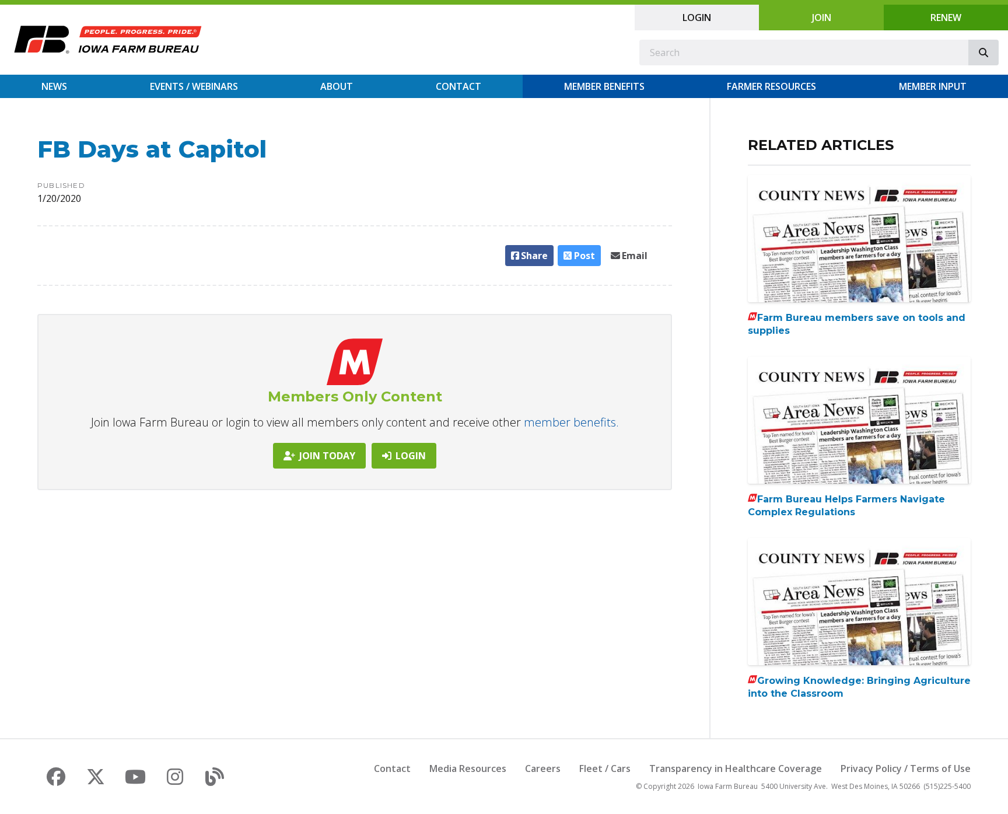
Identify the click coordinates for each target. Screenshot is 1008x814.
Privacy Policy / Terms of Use (906, 768)
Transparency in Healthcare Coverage (735, 768)
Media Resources (467, 768)
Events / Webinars (194, 86)
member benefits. (571, 422)
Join (821, 17)
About (336, 86)
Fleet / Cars (605, 768)
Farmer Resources (771, 86)
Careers (543, 768)
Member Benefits (604, 86)
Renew (945, 17)
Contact (458, 86)
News (54, 86)
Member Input (933, 86)
